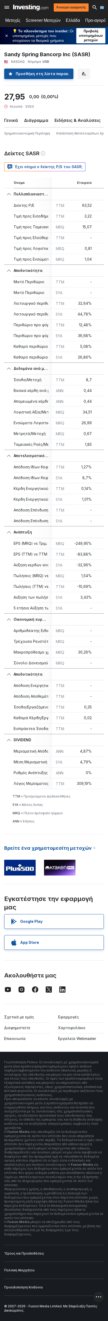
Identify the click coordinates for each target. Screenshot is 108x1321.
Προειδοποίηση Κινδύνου (23, 1287)
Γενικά (11, 120)
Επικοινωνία (15, 1038)
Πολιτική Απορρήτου (19, 1270)
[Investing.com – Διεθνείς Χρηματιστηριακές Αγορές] (30, 7)
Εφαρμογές (68, 1017)
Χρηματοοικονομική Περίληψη (27, 133)
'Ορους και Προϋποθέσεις (24, 1253)
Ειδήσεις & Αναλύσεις (78, 120)
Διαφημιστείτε (17, 1027)
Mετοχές (12, 20)
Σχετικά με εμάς (19, 1017)
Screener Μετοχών (43, 20)
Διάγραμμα (36, 120)
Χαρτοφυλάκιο (71, 1027)
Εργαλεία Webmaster (77, 1038)
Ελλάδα (73, 20)
